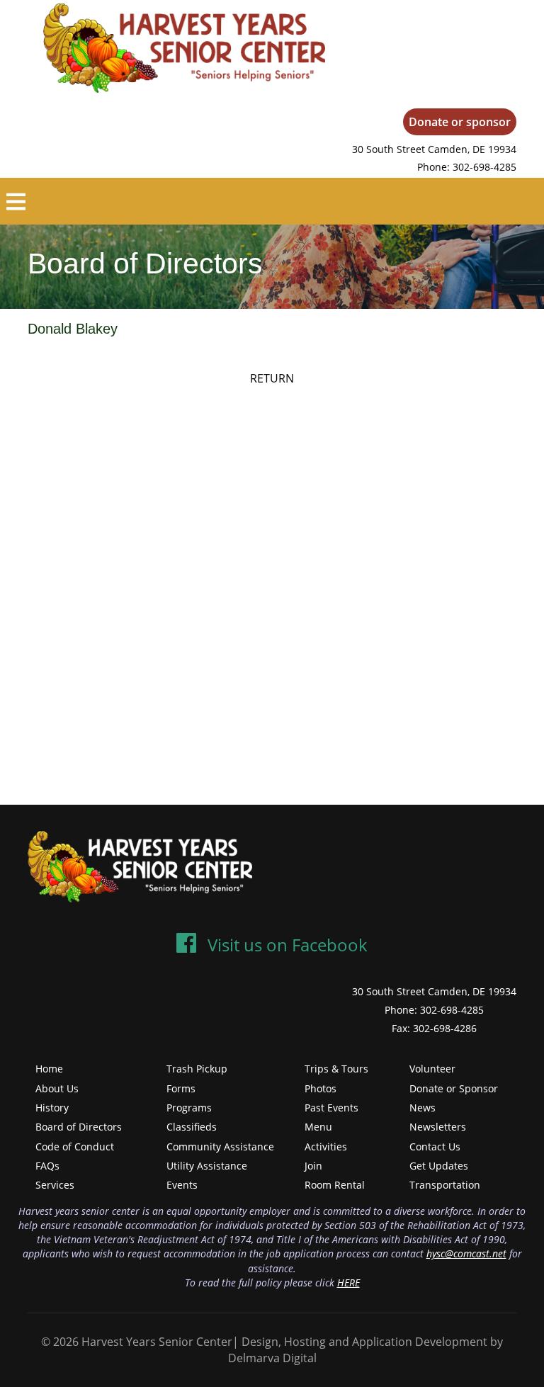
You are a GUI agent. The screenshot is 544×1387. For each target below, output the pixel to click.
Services (54, 1184)
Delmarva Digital (272, 1358)
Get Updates (438, 1165)
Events (182, 1184)
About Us (57, 1088)
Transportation (444, 1184)
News (422, 1107)
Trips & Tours (336, 1068)
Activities (326, 1146)
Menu (318, 1126)
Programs (189, 1107)
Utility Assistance (206, 1165)
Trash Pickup (196, 1068)
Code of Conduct (74, 1146)
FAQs (47, 1165)
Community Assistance (220, 1146)
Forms (181, 1088)
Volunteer (432, 1068)
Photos (320, 1088)
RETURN (272, 378)
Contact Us (434, 1146)
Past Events (331, 1107)
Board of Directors (78, 1126)
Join (313, 1165)
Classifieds (191, 1126)
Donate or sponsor (460, 122)
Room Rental (335, 1184)
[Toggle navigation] (16, 201)
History (52, 1107)
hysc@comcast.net (466, 1253)
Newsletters (437, 1126)
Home (49, 1068)
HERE (348, 1282)
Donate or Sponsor (453, 1088)
